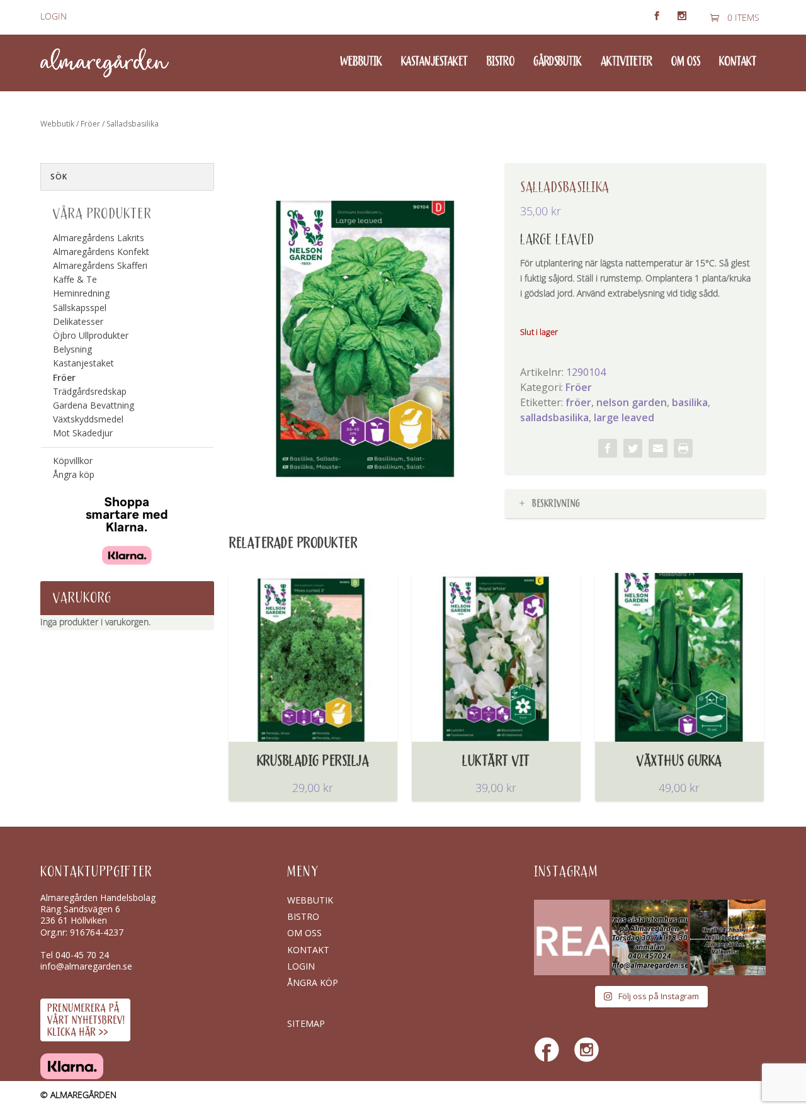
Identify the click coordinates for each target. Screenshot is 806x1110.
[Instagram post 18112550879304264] (728, 937)
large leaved (624, 417)
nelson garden (631, 402)
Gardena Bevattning (93, 405)
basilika (690, 402)
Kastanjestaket (434, 62)
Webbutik (361, 62)
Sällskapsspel (79, 308)
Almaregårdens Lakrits (98, 238)
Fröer (90, 123)
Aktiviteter (626, 62)
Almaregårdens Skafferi (100, 265)
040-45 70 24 (82, 955)
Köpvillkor (73, 461)
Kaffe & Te (75, 279)
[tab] (635, 504)
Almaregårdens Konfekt (101, 252)
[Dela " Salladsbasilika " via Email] (658, 448)
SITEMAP (306, 1023)
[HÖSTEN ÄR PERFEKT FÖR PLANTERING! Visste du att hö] (572, 937)
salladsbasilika (554, 417)
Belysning (72, 349)
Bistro (500, 62)
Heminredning (81, 293)
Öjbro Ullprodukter (90, 335)
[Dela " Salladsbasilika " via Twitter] (632, 448)
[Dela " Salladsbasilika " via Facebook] (607, 448)
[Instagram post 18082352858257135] (650, 937)
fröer (578, 402)
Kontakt (737, 62)
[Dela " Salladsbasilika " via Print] (683, 448)
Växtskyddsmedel (88, 419)
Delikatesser (78, 321)
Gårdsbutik (557, 62)
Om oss (685, 62)
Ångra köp (73, 474)
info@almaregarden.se (86, 966)
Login (53, 16)
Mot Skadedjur (83, 433)
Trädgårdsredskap (90, 391)
